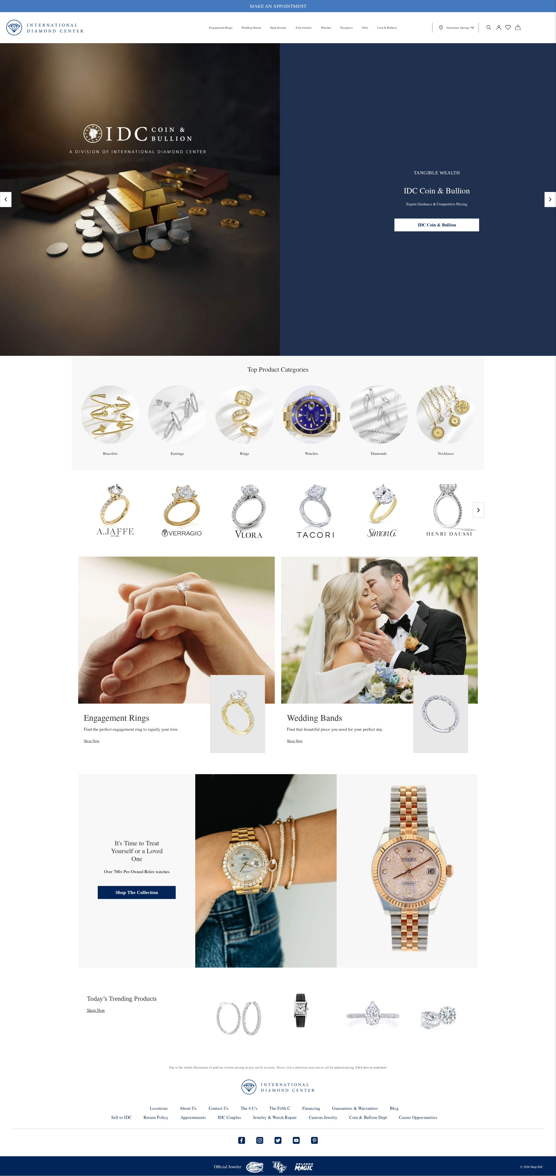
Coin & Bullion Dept (368, 1117)
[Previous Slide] (6, 199)
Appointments (193, 1117)
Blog (394, 1108)
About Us (188, 1108)
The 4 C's (249, 1108)
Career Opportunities (418, 1117)
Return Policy (156, 1117)
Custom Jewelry (323, 1117)
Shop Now (91, 740)
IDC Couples (229, 1117)
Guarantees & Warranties (355, 1108)
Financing (311, 1108)
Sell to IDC (121, 1117)
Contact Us (219, 1108)
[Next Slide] (550, 199)
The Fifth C (279, 1108)
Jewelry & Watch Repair (275, 1117)
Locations (159, 1108)
